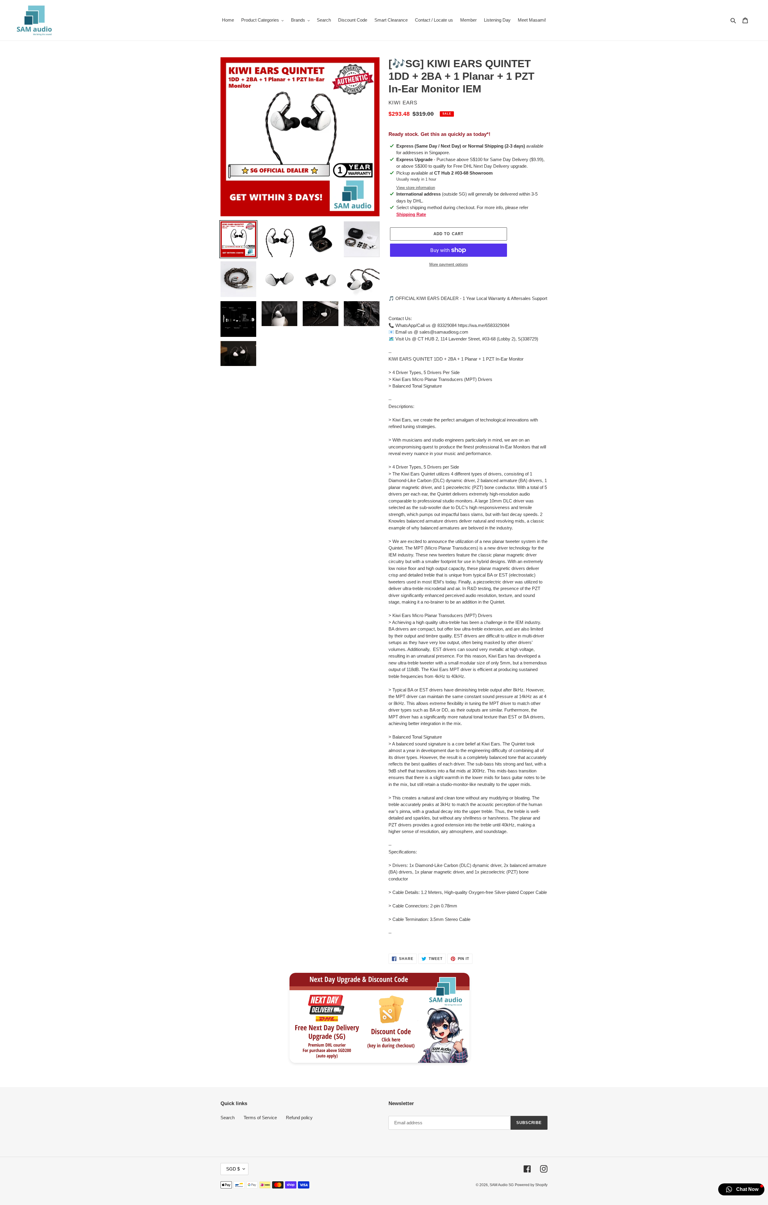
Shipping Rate (411, 214)
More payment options (448, 264)
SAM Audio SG (502, 1185)
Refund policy (299, 1117)
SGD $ (233, 1168)
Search (227, 1117)
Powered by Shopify (531, 1185)
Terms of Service (260, 1117)
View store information (415, 187)
